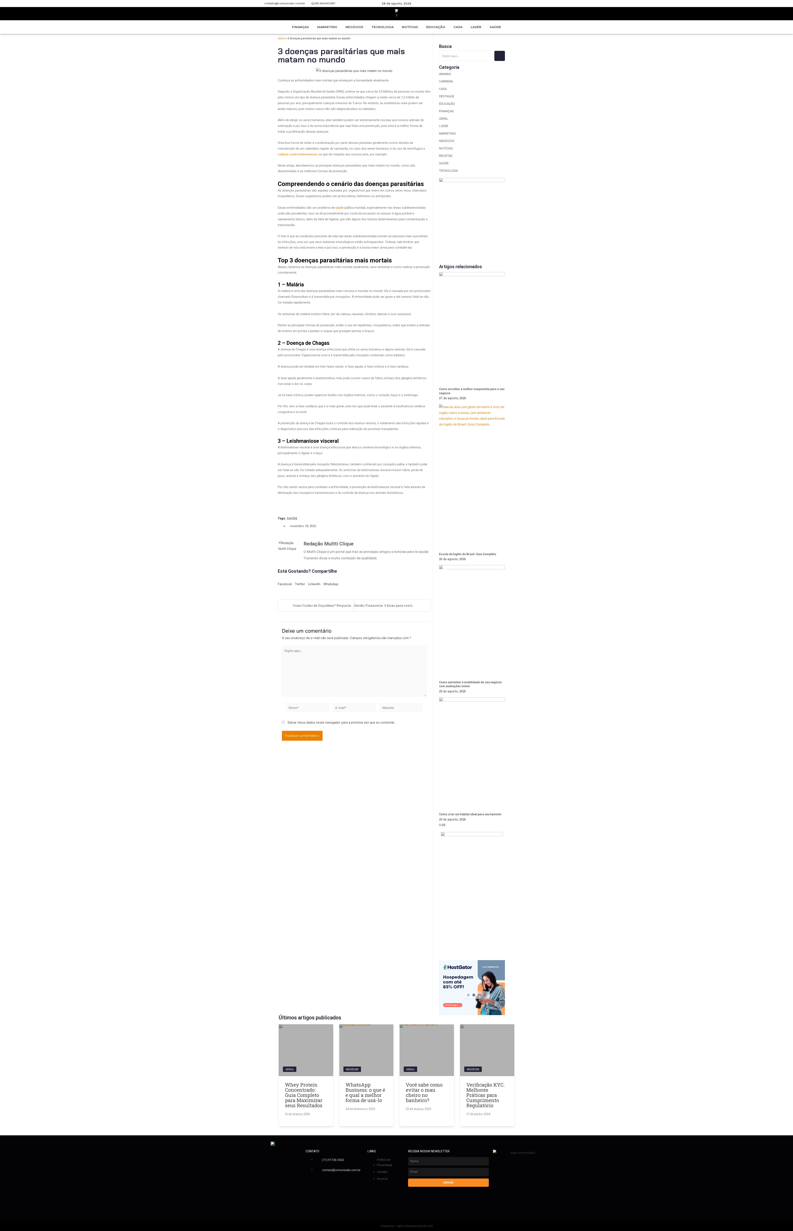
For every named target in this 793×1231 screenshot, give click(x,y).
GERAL (289, 1069)
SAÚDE (495, 27)
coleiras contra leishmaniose (297, 154)
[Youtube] (485, 3)
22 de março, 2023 (418, 1109)
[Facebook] (478, 3)
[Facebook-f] (308, 1184)
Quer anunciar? (323, 3)
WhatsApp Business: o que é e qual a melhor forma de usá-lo (365, 1092)
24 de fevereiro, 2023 (360, 1109)
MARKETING (327, 27)
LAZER (476, 27)
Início (281, 38)
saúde (339, 208)
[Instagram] (492, 3)
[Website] (401, 708)
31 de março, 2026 (297, 1114)
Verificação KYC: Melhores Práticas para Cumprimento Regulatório (485, 1095)
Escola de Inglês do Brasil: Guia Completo (468, 554)
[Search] (499, 56)
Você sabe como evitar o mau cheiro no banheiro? (424, 1092)
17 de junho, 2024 (478, 1114)
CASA (457, 27)
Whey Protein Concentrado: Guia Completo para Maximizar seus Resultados (303, 1095)
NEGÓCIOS (354, 27)
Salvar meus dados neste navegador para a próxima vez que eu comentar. (341, 722)
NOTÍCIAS (410, 27)
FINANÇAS (300, 27)
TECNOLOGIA (383, 27)
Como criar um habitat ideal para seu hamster (470, 814)
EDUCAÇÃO (435, 27)
